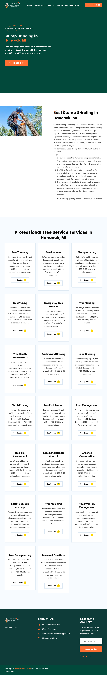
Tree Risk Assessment (20, 454)
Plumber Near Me (72, 5)
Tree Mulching (53, 504)
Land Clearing (87, 354)
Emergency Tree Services (53, 304)
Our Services (39, 5)
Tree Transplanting (20, 555)
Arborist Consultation (87, 454)
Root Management (87, 405)
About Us (50, 5)
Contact (59, 5)
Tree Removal (53, 252)
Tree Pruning (20, 303)
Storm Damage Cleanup (20, 505)
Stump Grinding (87, 252)
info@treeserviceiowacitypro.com (56, 633)
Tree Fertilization (53, 405)
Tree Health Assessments (20, 355)
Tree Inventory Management (86, 505)
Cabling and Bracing (53, 354)
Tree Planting (87, 303)
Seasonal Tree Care (53, 555)
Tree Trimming (20, 252)
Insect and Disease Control (53, 454)
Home (29, 5)
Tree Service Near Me (22, 669)
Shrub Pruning (20, 405)
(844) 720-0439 (94, 5)
